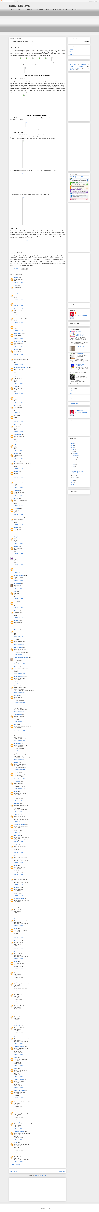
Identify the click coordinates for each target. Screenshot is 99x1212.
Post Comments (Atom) (40, 1175)
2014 (72, 484)
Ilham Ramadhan (18, 714)
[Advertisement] (49, 24)
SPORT (48, 9)
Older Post (62, 1171)
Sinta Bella (16, 695)
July (74, 462)
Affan (15, 724)
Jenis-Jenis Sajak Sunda (82, 375)
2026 (72, 441)
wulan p (16, 377)
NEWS (19, 9)
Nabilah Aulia (17, 887)
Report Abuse (74, 403)
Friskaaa (16, 285)
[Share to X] (24, 269)
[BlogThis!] (23, 269)
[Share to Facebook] (26, 269)
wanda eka (16, 357)
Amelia (15, 791)
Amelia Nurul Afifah (18, 341)
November (75, 455)
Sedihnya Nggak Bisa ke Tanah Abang (78, 472)
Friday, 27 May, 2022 (18, 800)
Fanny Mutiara (17, 536)
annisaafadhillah (18, 434)
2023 (72, 447)
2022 (72, 449)
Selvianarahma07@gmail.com (21, 367)
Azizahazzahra (17, 583)
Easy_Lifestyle (19, 5)
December (75, 453)
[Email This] (22, 269)
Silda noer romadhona (19, 302)
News (79, 68)
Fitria (15, 591)
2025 (72, 443)
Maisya (15, 982)
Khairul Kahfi (17, 814)
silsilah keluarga (80, 346)
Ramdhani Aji (17, 1025)
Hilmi (15, 396)
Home (38, 1171)
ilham (15, 386)
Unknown (16, 277)
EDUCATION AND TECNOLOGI (61, 9)
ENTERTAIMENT (28, 9)
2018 (72, 482)
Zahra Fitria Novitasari (19, 1004)
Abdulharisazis (80, 313)
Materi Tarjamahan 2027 (76, 177)
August (74, 459)
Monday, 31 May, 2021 (19, 636)
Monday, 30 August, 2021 (19, 644)
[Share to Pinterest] (27, 269)
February (75, 477)
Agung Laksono (18, 294)
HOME (12, 9)
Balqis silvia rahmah (19, 575)
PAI (85, 68)
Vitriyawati (16, 508)
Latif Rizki (16, 490)
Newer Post (13, 1171)
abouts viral (73, 64)
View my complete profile (81, 315)
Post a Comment (16, 1164)
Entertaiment (72, 68)
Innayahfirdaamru (18, 517)
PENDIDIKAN (73, 69)
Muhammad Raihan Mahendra (21, 657)
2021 (72, 451)
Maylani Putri (17, 444)
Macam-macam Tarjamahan (80, 365)
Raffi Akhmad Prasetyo (19, 898)
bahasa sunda (17, 271)
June (74, 464)
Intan (15, 907)
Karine (15, 639)
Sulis (15, 415)
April (74, 475)
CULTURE (74, 9)
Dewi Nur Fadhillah (18, 647)
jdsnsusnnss (17, 803)
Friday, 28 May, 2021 (18, 282)
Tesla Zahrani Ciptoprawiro (20, 325)
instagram (72, 54)
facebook (72, 56)
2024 (72, 445)
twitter (71, 51)
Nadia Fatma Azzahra (19, 676)
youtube (71, 49)
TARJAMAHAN (79, 353)
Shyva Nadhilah (17, 333)
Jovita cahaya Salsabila (19, 824)
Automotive (83, 64)
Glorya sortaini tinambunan (20, 556)
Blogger (56, 1208)
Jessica (15, 480)
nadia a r (16, 1057)
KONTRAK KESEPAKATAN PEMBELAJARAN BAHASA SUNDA (80, 333)
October (75, 457)
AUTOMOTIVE (39, 9)
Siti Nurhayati (17, 781)
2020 (72, 480)
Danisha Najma (17, 743)
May (74, 466)
